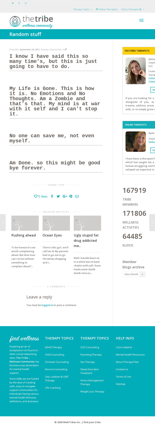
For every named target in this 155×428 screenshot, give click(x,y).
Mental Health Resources (130, 354)
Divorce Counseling (56, 369)
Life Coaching (52, 387)
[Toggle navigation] (141, 20)
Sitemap (120, 384)
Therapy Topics (81, 9)
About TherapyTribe (127, 362)
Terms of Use (123, 376)
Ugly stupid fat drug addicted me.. (86, 240)
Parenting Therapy (91, 354)
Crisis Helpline (124, 347)
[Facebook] (19, 3)
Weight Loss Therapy (92, 391)
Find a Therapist (130, 9)
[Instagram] (25, 3)
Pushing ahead (23, 235)
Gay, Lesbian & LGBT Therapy (57, 378)
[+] (25, 223)
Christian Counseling (57, 362)
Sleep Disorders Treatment (89, 371)
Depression (56, 49)
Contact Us (122, 369)
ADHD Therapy (53, 347)
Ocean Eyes (52, 235)
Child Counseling (54, 354)
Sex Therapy (87, 362)
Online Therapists (108, 9)
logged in (47, 305)
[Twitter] (13, 3)
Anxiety (45, 49)
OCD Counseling (89, 347)
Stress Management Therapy (92, 382)
